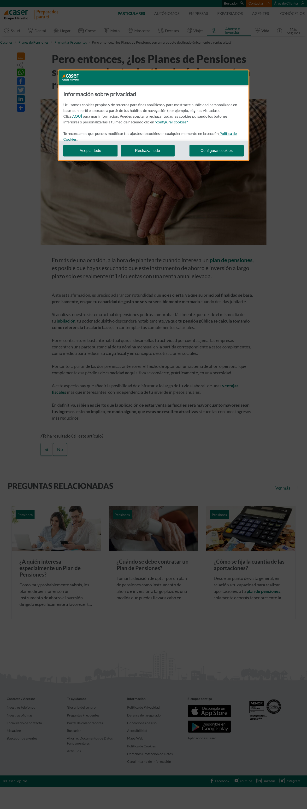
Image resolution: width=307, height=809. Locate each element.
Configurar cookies (217, 151)
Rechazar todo (147, 151)
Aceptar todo (90, 151)
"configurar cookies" (172, 122)
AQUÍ (77, 116)
